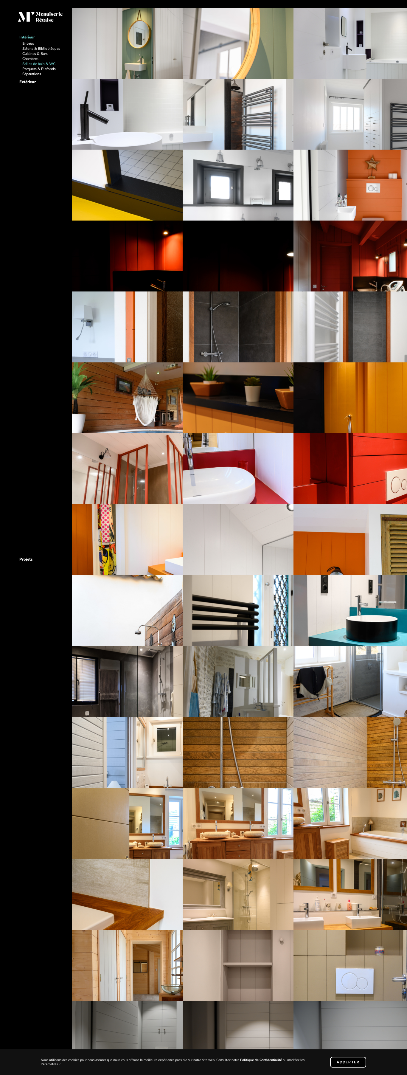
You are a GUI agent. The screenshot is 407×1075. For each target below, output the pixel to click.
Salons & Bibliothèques (41, 48)
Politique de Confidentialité (261, 1060)
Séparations (31, 74)
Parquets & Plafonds (39, 68)
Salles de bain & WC (38, 63)
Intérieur (27, 37)
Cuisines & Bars (35, 53)
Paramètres (50, 1064)
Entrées (28, 43)
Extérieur (27, 82)
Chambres (30, 58)
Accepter (348, 1062)
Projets (25, 559)
